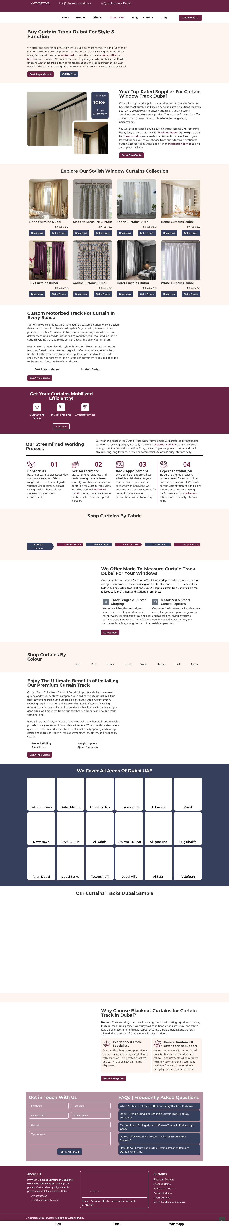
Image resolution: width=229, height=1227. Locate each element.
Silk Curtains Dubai (43, 283)
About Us (34, 1174)
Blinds (97, 17)
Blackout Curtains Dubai (70, 1217)
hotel (30, 59)
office (113, 55)
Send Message (70, 1151)
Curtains (80, 17)
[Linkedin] (189, 5)
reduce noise (47, 1183)
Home (65, 17)
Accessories (117, 17)
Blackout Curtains (165, 444)
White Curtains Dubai (177, 283)
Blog (135, 17)
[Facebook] (170, 5)
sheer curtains (132, 136)
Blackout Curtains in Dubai (53, 1179)
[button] (37, 233)
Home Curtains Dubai (177, 222)
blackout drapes (168, 132)
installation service (179, 143)
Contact (148, 17)
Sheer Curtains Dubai (133, 222)
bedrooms (190, 493)
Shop (164, 17)
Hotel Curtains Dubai (133, 283)
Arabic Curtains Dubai (90, 283)
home (105, 55)
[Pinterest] (198, 5)
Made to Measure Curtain (92, 222)
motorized (67, 55)
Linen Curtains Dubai (45, 222)
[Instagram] (179, 5)
